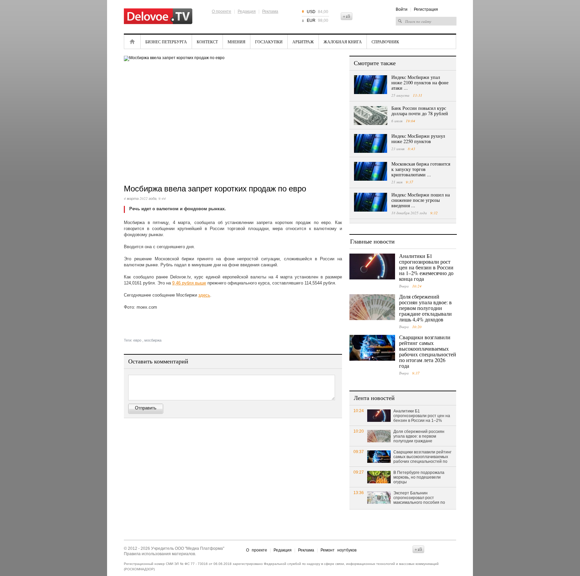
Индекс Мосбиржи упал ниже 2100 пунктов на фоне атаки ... (419, 82)
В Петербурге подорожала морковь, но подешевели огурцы (418, 477)
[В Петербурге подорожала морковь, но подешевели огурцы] (379, 476)
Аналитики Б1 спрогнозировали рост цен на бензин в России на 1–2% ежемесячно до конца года (426, 267)
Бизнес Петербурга (166, 41)
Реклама (270, 11)
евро (137, 340)
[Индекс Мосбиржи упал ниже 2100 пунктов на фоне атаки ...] (370, 84)
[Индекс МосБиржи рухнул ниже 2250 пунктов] (370, 143)
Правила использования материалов (159, 553)
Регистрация (426, 9)
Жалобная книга (343, 41)
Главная (132, 42)
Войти (401, 9)
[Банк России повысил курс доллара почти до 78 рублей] (370, 115)
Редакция (247, 11)
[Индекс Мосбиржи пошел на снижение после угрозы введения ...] (370, 202)
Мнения (236, 41)
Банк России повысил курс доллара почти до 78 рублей (419, 111)
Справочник (385, 41)
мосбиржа (152, 340)
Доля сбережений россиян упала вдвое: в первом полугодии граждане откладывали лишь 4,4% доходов (425, 308)
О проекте (221, 11)
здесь (204, 295)
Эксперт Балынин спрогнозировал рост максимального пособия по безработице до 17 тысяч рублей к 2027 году (419, 498)
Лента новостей (374, 398)
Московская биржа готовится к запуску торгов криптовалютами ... (420, 169)
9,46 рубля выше (189, 282)
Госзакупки (269, 41)
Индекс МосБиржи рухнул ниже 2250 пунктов (418, 138)
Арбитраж (303, 41)
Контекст (207, 41)
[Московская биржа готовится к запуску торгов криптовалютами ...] (370, 171)
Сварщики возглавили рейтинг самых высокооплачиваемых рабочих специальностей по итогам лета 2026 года (427, 351)
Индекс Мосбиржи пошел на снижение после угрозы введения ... (420, 200)
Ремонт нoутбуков (338, 550)
